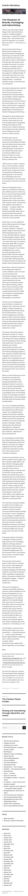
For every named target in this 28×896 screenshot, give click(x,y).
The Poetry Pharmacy (10, 762)
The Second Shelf (9, 760)
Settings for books (9, 743)
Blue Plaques (8, 752)
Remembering (8, 771)
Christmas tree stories (11, 745)
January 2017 (8, 872)
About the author (9, 818)
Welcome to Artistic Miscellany (13, 820)
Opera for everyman (10, 775)
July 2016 (6, 878)
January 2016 (8, 885)
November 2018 (8, 857)
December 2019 (8, 850)
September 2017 (8, 863)
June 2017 (6, 868)
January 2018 (8, 859)
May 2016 (6, 881)
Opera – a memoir (9, 773)
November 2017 (8, 861)
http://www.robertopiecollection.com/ (14, 662)
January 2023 (8, 837)
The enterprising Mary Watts (13, 797)
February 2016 (8, 883)
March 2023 (7, 835)
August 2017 (7, 866)
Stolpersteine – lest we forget (13, 767)
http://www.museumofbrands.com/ (12, 658)
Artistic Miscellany (11, 5)
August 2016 (7, 876)
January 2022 (8, 842)
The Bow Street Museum (11, 741)
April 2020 (7, 848)
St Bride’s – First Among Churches (14, 769)
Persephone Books (10, 764)
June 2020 (7, 846)
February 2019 (8, 855)
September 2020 (9, 844)
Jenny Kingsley (6, 688)
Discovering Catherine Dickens (13, 806)
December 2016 (8, 874)
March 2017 (7, 870)
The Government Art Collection (13, 795)
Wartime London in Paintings (13, 754)
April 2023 (7, 833)
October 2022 (8, 840)
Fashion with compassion (12, 803)
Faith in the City (9, 756)
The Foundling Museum (11, 758)
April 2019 (7, 853)
